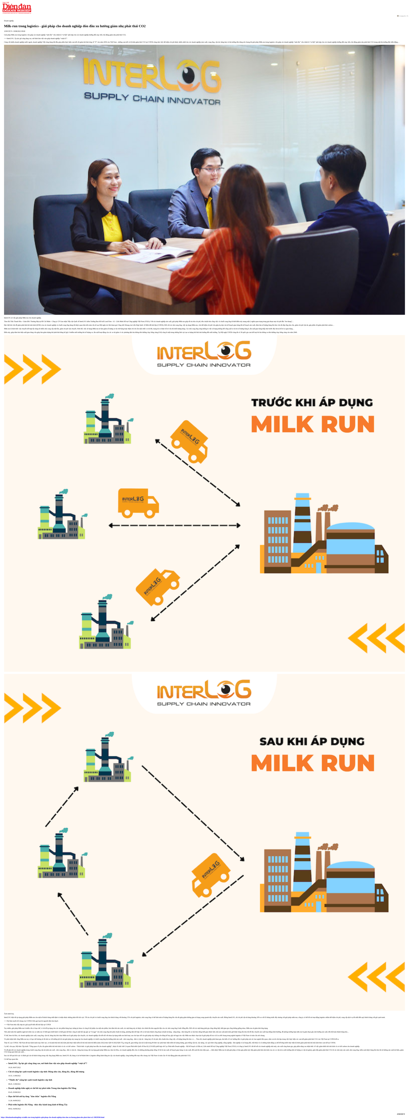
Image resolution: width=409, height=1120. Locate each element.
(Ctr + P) (403, 16)
